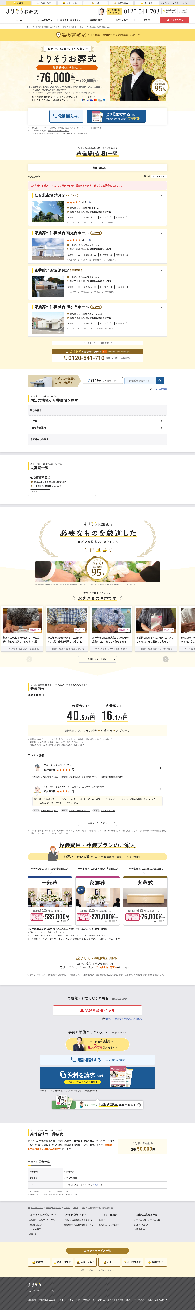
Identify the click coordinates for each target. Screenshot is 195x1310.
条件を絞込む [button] (99, 167)
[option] (43, 1219)
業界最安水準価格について (58, 131)
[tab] (18, 3)
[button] (54, 98)
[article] (97, 771)
